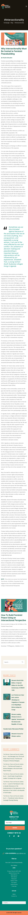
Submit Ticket (14, 880)
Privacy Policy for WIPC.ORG (14, 871)
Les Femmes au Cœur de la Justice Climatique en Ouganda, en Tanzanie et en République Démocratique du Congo (17, 702)
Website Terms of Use (14, 873)
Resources (14, 878)
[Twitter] (14, 836)
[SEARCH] (22, 662)
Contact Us (14, 896)
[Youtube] (18, 836)
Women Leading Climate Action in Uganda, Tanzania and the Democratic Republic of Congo (17, 719)
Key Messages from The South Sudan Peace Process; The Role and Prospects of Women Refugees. (13, 759)
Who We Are (14, 876)
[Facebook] (9, 836)
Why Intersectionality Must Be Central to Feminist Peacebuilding (14, 51)
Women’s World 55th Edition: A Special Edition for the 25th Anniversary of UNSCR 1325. (17, 685)
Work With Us (14, 875)
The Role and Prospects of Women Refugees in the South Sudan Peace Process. (12, 768)
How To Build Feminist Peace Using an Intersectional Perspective (13, 618)
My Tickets (14, 882)
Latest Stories (14, 884)
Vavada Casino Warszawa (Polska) (13, 729)
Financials (14, 886)
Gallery (14, 894)
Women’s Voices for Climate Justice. (17, 735)
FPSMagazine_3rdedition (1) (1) (15, 646)
